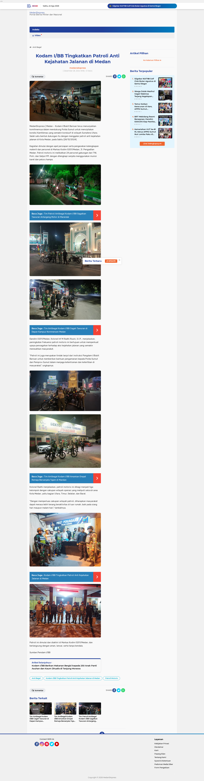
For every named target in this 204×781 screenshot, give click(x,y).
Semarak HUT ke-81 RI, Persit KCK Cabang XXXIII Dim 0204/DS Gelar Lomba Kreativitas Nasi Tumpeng (143, 6)
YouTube (59, 747)
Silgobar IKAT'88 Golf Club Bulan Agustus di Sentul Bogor (145, 81)
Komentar (38, 77)
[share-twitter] (119, 76)
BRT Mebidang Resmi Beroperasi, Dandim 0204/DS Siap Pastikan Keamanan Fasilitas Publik (145, 119)
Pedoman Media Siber (163, 764)
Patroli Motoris (111, 678)
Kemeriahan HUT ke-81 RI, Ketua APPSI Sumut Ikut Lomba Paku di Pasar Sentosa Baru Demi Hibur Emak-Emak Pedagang (145, 132)
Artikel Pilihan (139, 53)
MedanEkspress (37, 12)
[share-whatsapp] (124, 76)
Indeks (35, 29)
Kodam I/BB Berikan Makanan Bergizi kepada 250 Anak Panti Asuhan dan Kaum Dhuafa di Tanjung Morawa (64, 667)
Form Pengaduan (161, 768)
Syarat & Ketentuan (162, 761)
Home (35, 6)
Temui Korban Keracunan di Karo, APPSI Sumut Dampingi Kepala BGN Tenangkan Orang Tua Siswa (145, 106)
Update (112, 261)
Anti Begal (36, 678)
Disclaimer (158, 747)
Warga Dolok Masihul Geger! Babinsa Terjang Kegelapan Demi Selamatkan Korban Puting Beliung (145, 94)
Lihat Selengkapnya (151, 144)
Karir (156, 750)
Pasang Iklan (159, 754)
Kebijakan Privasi (161, 744)
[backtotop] (102, 734)
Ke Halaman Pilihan (151, 60)
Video (38, 35)
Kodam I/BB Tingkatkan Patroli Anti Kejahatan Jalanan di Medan (73, 678)
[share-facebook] (115, 76)
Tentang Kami (160, 757)
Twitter (53, 747)
